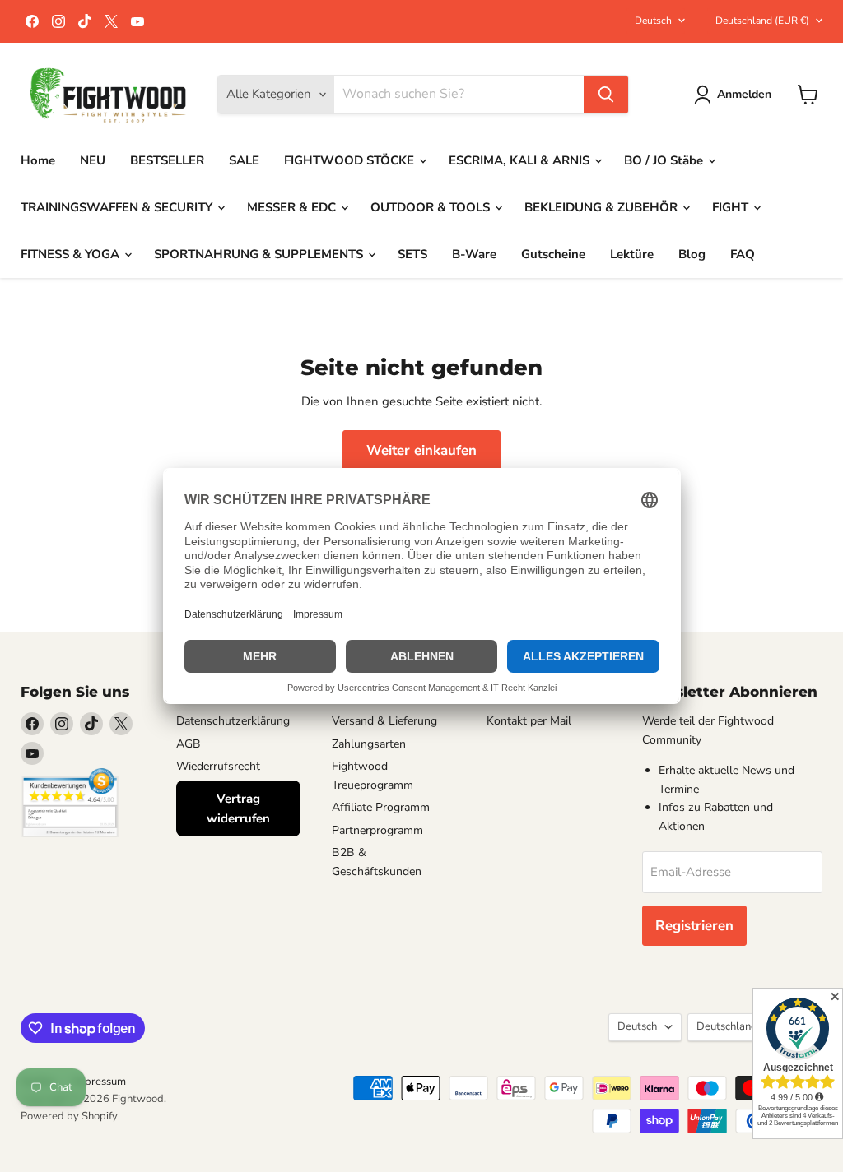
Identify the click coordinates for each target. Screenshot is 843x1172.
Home (38, 160)
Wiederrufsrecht (218, 766)
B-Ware (474, 254)
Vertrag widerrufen (238, 808)
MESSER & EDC (293, 207)
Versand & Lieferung (384, 721)
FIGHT (732, 207)
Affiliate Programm (381, 807)
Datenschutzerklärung (233, 721)
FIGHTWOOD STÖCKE (350, 160)
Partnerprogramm (377, 830)
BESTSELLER (167, 160)
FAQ (742, 254)
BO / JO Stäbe (665, 160)
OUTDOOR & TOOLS (431, 207)
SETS (412, 254)
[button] (735, 94)
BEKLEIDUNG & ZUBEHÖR (602, 207)
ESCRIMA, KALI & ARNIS (521, 160)
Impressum (99, 1081)
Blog (692, 254)
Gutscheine (553, 254)
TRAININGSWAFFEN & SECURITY (118, 207)
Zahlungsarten (369, 744)
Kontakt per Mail (529, 721)
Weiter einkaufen (421, 450)
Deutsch (653, 20)
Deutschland (762, 20)
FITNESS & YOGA (72, 254)
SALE (244, 160)
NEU (92, 160)
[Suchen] (606, 94)
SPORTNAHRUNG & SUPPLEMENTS (260, 254)
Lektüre (632, 254)
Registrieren (694, 925)
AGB (188, 744)
